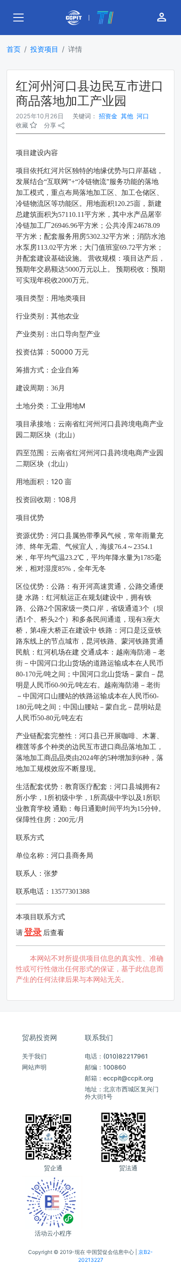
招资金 (108, 116)
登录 (33, 932)
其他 (127, 116)
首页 (14, 49)
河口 (143, 116)
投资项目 (44, 49)
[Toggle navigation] (18, 17)
